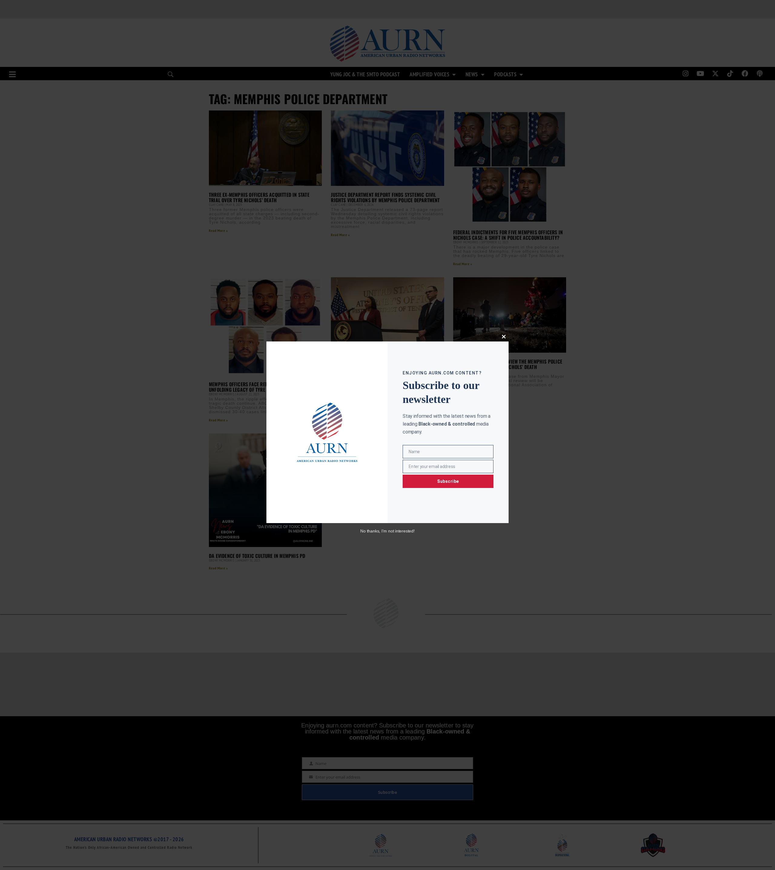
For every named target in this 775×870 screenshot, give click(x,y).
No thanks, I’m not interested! (387, 531)
